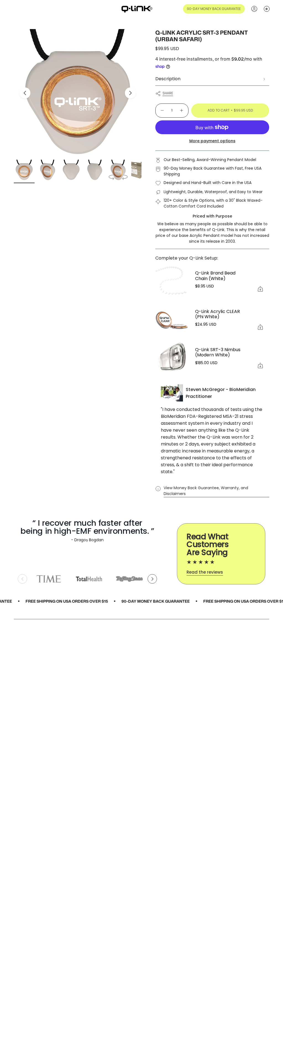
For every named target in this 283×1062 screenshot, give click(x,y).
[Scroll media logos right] (152, 579)
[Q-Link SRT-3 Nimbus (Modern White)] (171, 357)
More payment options (212, 141)
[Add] (260, 288)
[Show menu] (16, 8)
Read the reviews (205, 572)
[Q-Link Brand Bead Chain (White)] (171, 280)
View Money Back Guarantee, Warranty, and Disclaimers (206, 490)
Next (130, 93)
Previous (24, 93)
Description (167, 79)
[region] (87, 579)
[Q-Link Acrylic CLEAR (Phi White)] (171, 319)
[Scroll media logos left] (22, 579)
